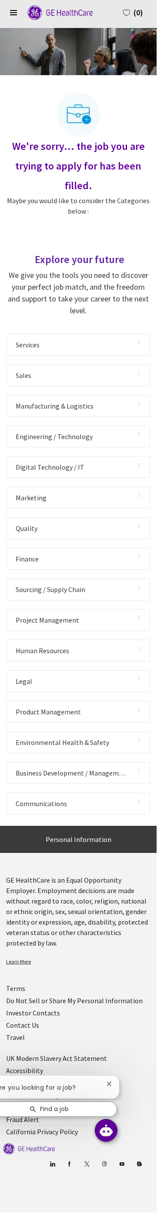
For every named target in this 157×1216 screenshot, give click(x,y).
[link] (78, 962)
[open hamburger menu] (13, 12)
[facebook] (69, 1164)
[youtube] (122, 1164)
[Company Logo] (56, 12)
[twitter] (87, 1164)
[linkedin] (52, 1164)
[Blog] (104, 1164)
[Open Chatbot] (106, 1130)
